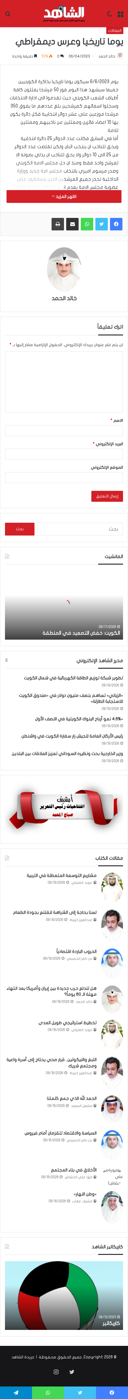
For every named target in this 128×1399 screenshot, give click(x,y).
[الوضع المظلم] (109, 16)
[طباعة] (58, 224)
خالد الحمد (106, 56)
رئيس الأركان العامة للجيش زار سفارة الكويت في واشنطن (72, 736)
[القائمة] (120, 16)
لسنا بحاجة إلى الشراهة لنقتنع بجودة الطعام (55, 912)
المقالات (114, 31)
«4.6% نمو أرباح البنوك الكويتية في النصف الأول (79, 719)
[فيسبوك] (116, 224)
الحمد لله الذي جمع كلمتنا (72, 1098)
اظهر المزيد (65, 196)
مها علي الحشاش (78, 1177)
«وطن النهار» (85, 1194)
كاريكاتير (111, 1323)
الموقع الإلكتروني (107, 467)
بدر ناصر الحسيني (79, 958)
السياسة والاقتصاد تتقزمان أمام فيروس (61, 1133)
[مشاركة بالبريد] (72, 224)
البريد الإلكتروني (108, 444)
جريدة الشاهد (22, 1357)
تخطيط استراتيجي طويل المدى (68, 1022)
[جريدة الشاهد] (64, 13)
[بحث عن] (8, 16)
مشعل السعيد (81, 1106)
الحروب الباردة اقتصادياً (77, 951)
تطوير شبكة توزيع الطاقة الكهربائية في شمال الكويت (73, 678)
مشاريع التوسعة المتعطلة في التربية (62, 875)
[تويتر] (101, 224)
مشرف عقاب (82, 1201)
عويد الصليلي (81, 882)
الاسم (117, 420)
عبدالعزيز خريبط (81, 920)
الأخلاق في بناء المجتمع (74, 1170)
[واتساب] (87, 224)
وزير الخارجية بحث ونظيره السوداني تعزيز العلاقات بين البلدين (67, 753)
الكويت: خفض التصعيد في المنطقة (81, 633)
